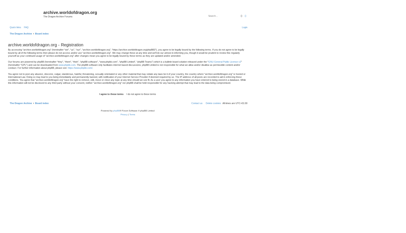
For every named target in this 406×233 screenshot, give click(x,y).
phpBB (116, 111)
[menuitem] (25, 27)
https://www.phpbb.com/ (80, 68)
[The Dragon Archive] (25, 14)
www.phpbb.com (67, 65)
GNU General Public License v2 (224, 61)
